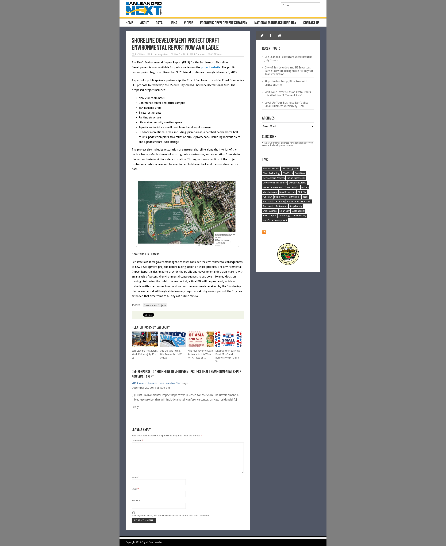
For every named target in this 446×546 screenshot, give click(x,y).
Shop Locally (296, 206)
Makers (305, 187)
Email (135, 489)
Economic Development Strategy (223, 23)
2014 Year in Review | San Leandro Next (157, 383)
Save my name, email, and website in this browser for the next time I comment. (171, 515)
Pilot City (302, 192)
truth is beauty (299, 215)
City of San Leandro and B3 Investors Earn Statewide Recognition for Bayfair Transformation (289, 71)
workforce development (275, 220)
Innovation (276, 187)
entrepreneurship (297, 182)
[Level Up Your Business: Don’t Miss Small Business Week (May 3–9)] (228, 346)
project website (210, 67)
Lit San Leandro (291, 187)
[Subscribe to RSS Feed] (264, 233)
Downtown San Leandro (275, 182)
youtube (279, 35)
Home (129, 23)
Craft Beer (300, 173)
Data (159, 23)
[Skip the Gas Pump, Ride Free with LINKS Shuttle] (173, 346)
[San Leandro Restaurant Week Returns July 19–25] (145, 346)
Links (173, 23)
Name (135, 477)
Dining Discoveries (296, 178)
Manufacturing (270, 192)
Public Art (267, 196)
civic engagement (290, 168)
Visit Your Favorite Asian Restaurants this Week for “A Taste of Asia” (288, 93)
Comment (137, 440)
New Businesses (287, 192)
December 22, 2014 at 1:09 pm (151, 387)
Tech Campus (269, 215)
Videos (188, 23)
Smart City (284, 211)
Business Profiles (271, 168)
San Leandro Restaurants (275, 206)
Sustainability (298, 211)
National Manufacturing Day (275, 23)
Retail (305, 196)
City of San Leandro (151, 542)
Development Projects (155, 305)
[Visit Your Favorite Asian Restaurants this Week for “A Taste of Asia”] (200, 346)
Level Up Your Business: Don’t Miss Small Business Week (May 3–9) (286, 104)
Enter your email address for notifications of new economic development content (287, 144)
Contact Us (311, 23)
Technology (284, 215)
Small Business (270, 211)
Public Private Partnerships (287, 196)
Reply (135, 407)
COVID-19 (288, 173)
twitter (262, 35)
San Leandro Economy (274, 201)
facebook (270, 35)
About (144, 23)
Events (266, 187)
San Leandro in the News (299, 201)
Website (136, 500)
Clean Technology (271, 173)
